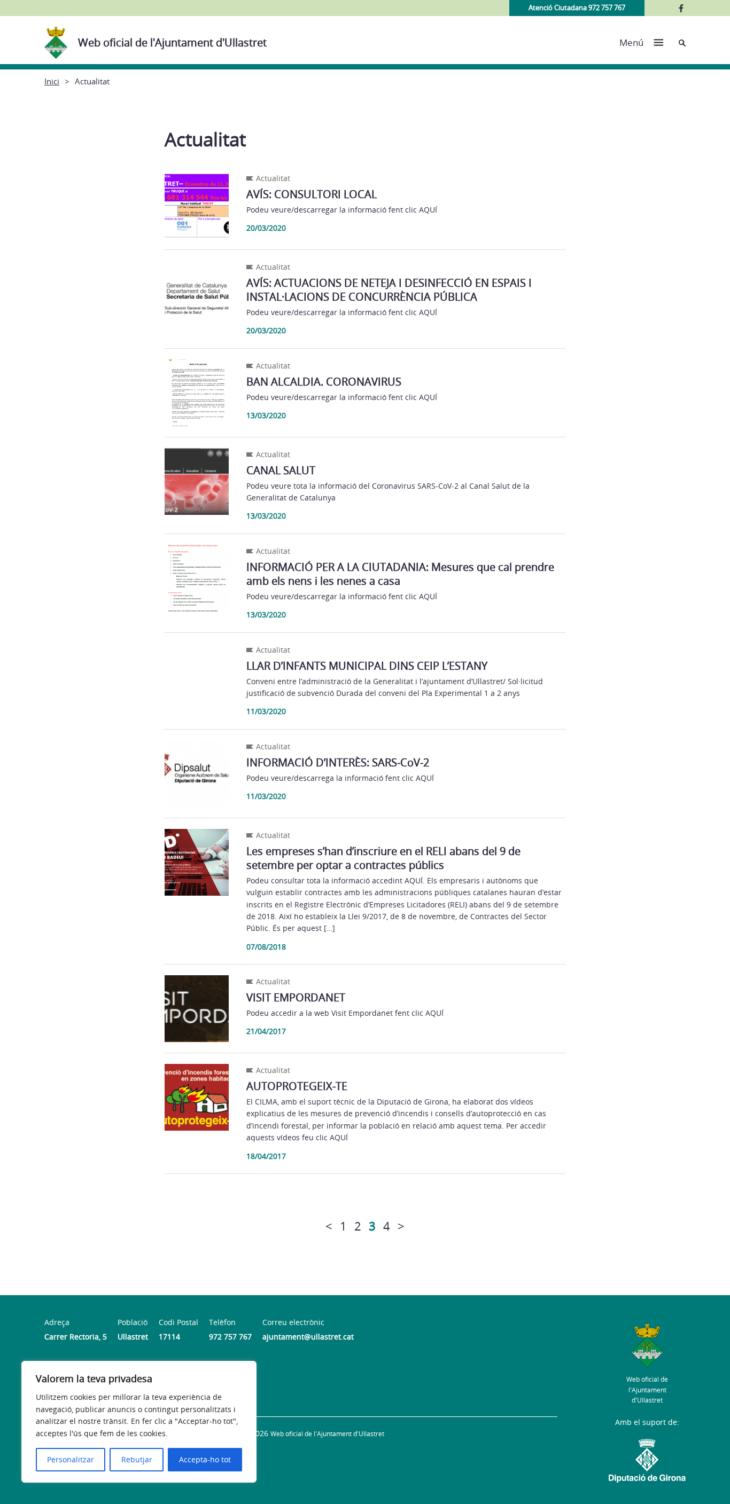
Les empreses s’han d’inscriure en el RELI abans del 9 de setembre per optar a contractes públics (383, 858)
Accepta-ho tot (205, 1459)
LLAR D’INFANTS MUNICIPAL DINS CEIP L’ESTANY (366, 666)
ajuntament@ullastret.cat (308, 1336)
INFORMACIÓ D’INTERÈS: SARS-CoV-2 (337, 762)
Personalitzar (70, 1459)
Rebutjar (136, 1459)
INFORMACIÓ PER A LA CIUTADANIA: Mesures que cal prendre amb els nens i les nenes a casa (400, 574)
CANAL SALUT (280, 470)
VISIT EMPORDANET (295, 997)
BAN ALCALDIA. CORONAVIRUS (323, 381)
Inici (51, 81)
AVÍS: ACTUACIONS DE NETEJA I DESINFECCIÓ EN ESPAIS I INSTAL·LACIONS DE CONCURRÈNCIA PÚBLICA (389, 290)
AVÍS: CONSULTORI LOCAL (311, 194)
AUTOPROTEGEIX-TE (296, 1086)
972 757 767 (230, 1336)
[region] (139, 1422)
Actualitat (273, 178)
